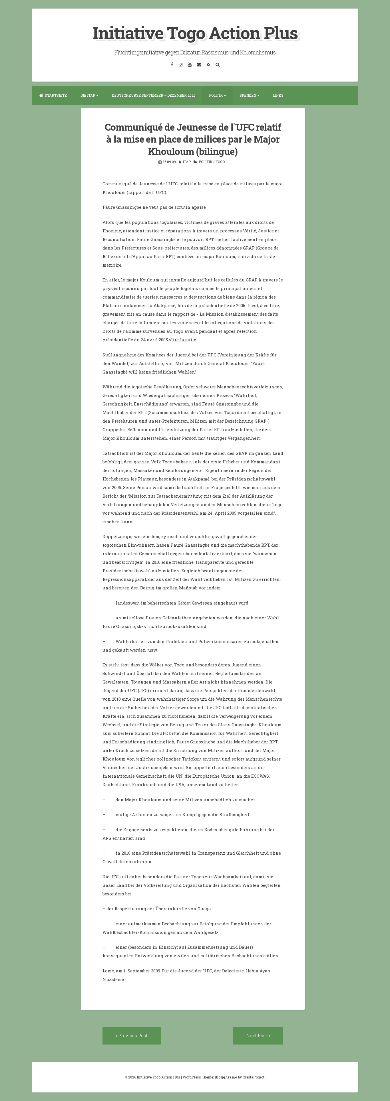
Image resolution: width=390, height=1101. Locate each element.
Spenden (248, 95)
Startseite (56, 95)
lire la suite (183, 339)
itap (187, 161)
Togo (220, 161)
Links (278, 95)
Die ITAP (88, 95)
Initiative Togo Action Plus (195, 32)
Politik (216, 95)
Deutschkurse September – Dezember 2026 (153, 95)
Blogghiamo (225, 1077)
